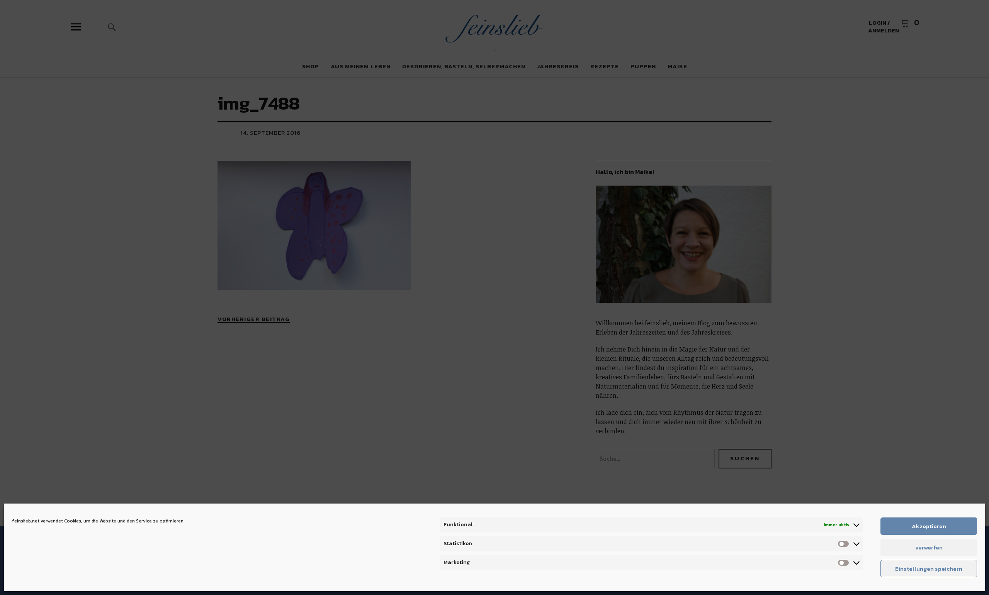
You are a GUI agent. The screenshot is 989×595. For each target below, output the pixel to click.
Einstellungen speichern (928, 568)
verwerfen (929, 547)
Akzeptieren (929, 526)
